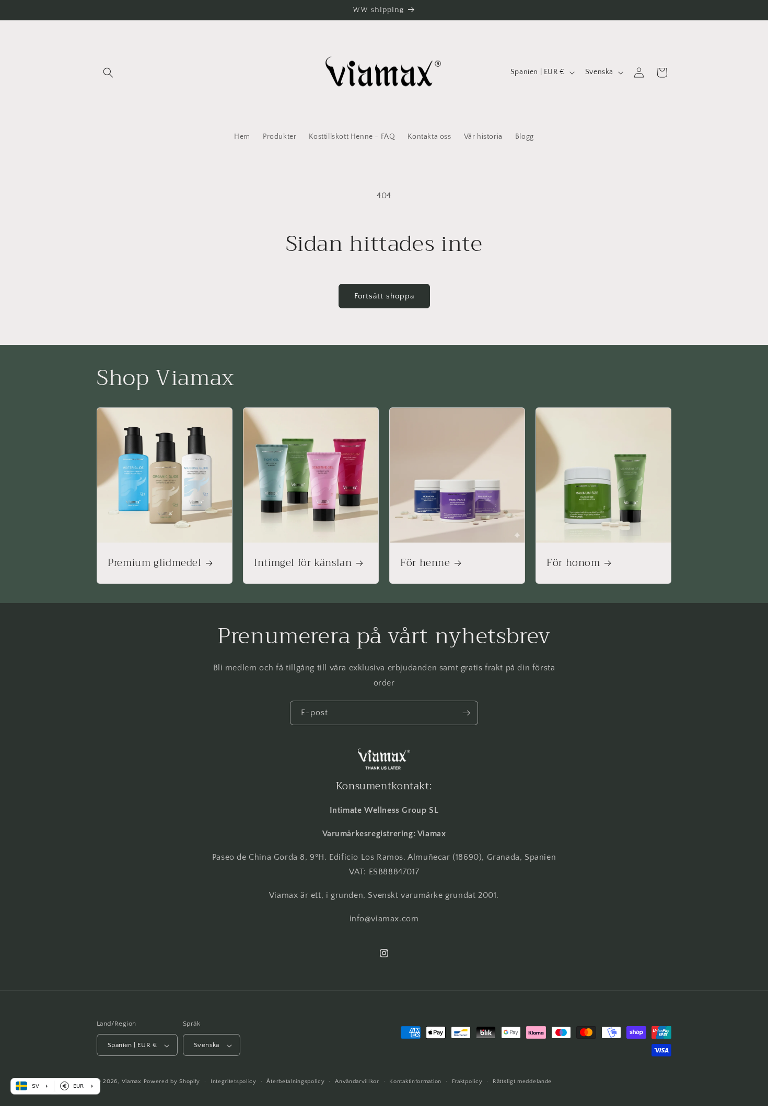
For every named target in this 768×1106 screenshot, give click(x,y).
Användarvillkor (357, 1081)
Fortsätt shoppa (384, 296)
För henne (425, 563)
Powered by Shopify (172, 1082)
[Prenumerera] (466, 713)
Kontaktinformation (415, 1081)
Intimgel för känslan (303, 563)
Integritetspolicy (234, 1081)
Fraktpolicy (467, 1081)
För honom (573, 563)
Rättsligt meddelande (522, 1081)
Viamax (132, 1082)
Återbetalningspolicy (295, 1081)
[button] (108, 72)
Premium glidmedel (155, 563)
